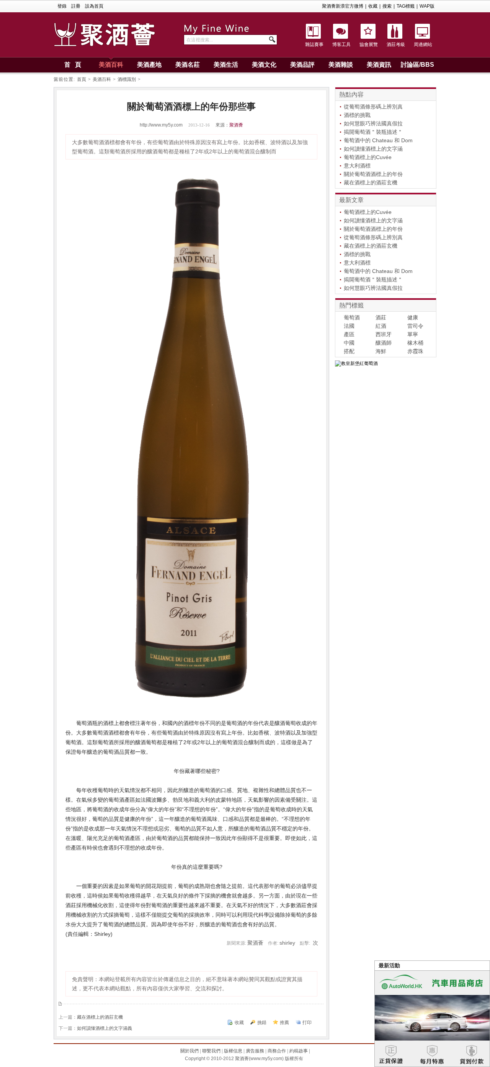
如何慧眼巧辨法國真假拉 (373, 123)
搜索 (387, 6)
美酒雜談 (340, 64)
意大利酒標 (357, 166)
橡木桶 (415, 343)
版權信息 (233, 1051)
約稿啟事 (298, 1051)
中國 (349, 343)
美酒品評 (302, 64)
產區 (349, 334)
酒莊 (381, 317)
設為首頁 (94, 6)
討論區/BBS (417, 64)
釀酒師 (384, 343)
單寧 (412, 334)
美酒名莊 (187, 64)
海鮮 (381, 351)
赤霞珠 (415, 351)
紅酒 (381, 326)
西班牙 (384, 334)
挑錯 (261, 1022)
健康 (412, 317)
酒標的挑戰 (357, 115)
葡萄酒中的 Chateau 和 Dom (378, 140)
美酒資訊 (379, 64)
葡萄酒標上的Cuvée (368, 157)
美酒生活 (226, 64)
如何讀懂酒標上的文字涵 (373, 149)
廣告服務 (255, 1051)
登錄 (62, 6)
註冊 (75, 6)
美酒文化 (264, 64)
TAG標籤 (406, 6)
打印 (307, 1022)
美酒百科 (111, 64)
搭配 (349, 351)
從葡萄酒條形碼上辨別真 (373, 107)
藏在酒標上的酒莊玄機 (100, 1017)
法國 (349, 326)
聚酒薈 (236, 125)
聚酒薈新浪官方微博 (342, 6)
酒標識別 (127, 79)
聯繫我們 (211, 1051)
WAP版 (427, 6)
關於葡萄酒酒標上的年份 (373, 174)
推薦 (284, 1022)
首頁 (81, 79)
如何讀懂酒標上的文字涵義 (104, 1028)
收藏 (372, 6)
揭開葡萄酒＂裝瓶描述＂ (373, 132)
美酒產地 (149, 64)
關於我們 (189, 1051)
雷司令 (415, 326)
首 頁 (72, 64)
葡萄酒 (352, 317)
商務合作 (277, 1051)
